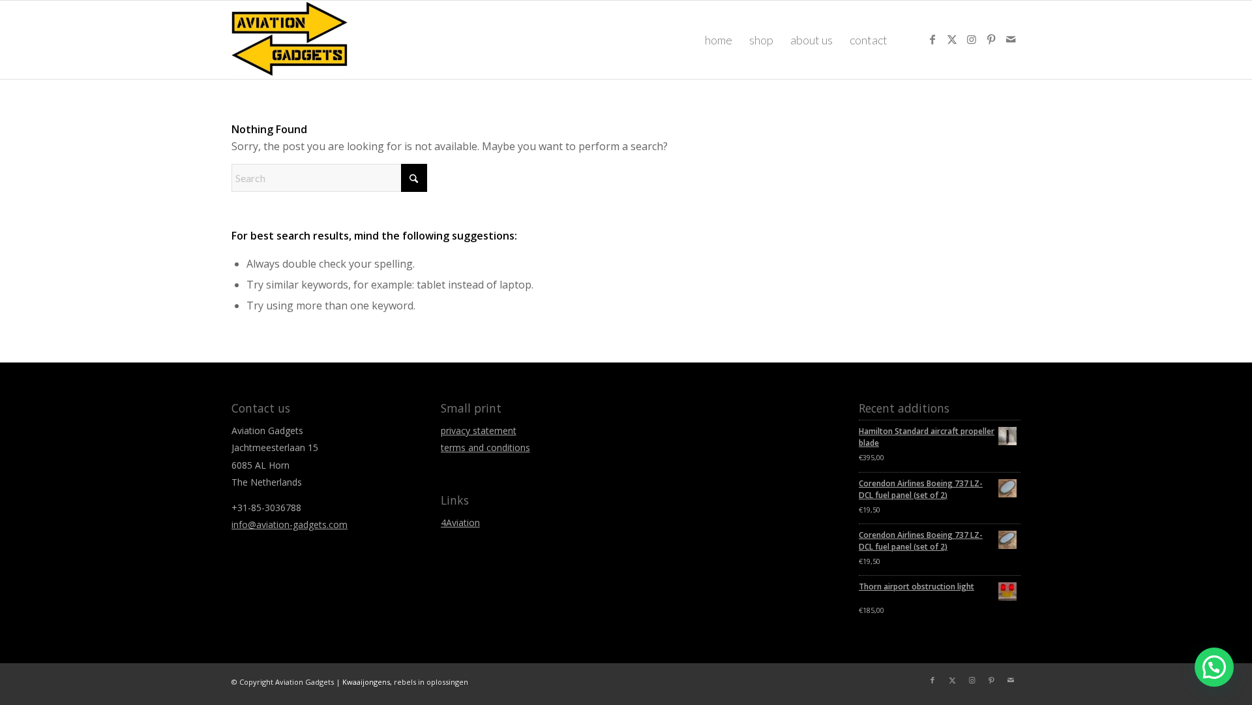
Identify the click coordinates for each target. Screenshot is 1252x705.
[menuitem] (718, 40)
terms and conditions (485, 447)
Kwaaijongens (366, 682)
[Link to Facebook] (932, 39)
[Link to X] (952, 39)
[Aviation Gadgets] (289, 40)
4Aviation (460, 522)
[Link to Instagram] (971, 39)
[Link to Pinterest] (991, 39)
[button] (1214, 667)
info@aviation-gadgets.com (289, 524)
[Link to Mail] (1011, 39)
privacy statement (478, 430)
